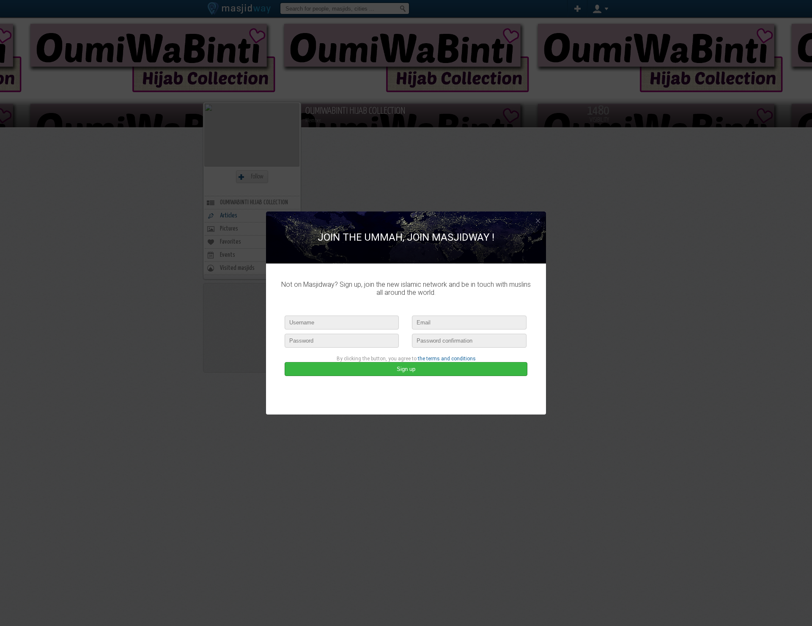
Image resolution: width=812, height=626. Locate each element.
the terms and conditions (447, 359)
